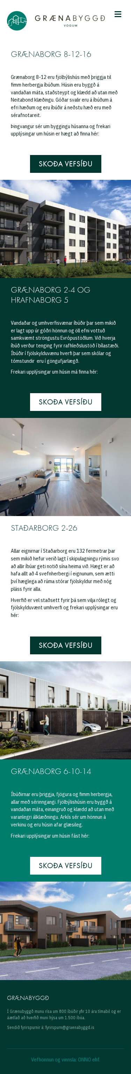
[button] (65, 164)
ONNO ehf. (89, 1059)
